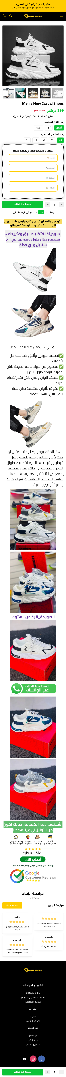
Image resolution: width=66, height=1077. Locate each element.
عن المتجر (33, 1035)
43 (35, 140)
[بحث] (10, 16)
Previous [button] (61, 93)
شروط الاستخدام (33, 992)
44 (27, 140)
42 (44, 140)
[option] (33, 55)
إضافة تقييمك (12, 905)
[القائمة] (61, 16)
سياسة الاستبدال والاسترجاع (33, 997)
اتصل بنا (33, 1016)
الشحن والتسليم (33, 1044)
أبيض (59, 128)
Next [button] (5, 93)
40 (60, 140)
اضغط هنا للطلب (22, 204)
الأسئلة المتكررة (33, 1021)
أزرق (48, 128)
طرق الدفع (33, 1040)
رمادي (38, 128)
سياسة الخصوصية (33, 1001)
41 (52, 140)
